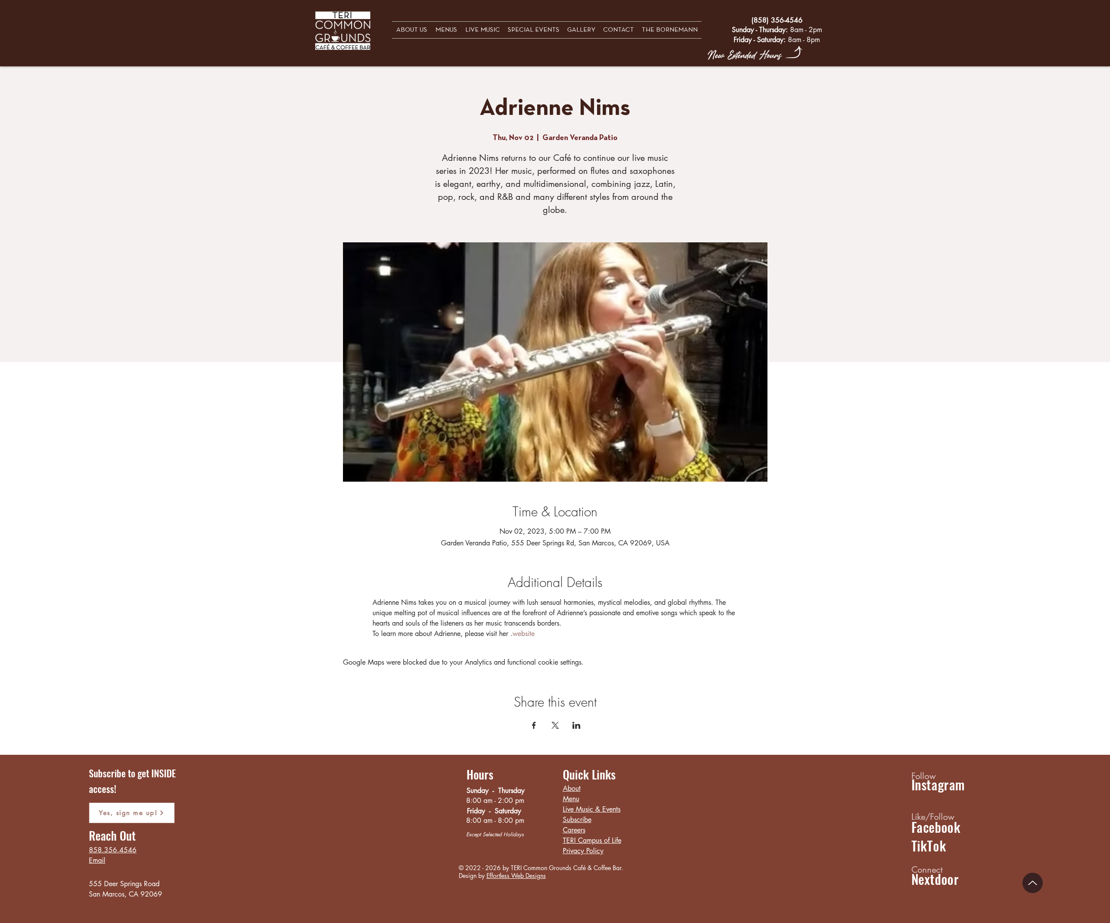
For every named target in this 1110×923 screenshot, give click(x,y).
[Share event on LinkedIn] (576, 725)
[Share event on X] (555, 725)
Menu (571, 798)
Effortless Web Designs (516, 875)
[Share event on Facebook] (534, 725)
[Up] (1032, 883)
